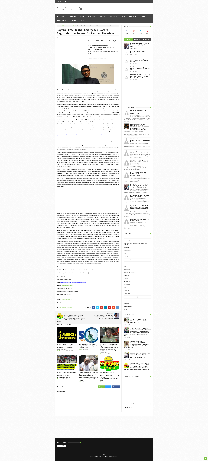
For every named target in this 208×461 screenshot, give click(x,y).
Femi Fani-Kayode (129, 272)
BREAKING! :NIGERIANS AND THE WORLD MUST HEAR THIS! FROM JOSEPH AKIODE (139, 112)
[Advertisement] (121, 8)
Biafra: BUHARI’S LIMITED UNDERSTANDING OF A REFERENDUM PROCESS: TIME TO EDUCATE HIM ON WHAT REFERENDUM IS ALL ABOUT (139, 127)
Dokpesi (143, 16)
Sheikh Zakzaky (129, 306)
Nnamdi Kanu (128, 300)
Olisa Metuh (132, 16)
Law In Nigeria (69, 8)
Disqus (108, 387)
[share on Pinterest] (109, 307)
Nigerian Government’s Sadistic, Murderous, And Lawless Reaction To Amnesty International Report (66, 375)
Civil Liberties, (76, 37)
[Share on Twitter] (97, 307)
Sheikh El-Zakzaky (62, 20)
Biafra (80, 349)
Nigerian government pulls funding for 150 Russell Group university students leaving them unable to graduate (139, 208)
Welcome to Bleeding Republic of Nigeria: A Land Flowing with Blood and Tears (88, 346)
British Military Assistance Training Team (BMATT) (135, 243)
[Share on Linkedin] (105, 307)
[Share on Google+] (101, 307)
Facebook (115, 387)
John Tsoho (128, 281)
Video (126, 309)
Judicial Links (72, 16)
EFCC (126, 266)
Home (59, 1)
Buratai (127, 253)
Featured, (82, 37)
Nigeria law (128, 294)
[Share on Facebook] (93, 307)
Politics (74, 20)
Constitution (128, 260)
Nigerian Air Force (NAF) (131, 297)
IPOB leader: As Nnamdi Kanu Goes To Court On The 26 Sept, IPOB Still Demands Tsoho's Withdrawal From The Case (140, 320)
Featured (71, 25)
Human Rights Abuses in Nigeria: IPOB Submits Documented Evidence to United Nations (140, 174)
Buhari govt (128, 250)
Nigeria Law (91, 16)
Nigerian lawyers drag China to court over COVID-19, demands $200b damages (139, 60)
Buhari (82, 16)
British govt (128, 240)
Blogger (101, 387)
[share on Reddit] (117, 307)
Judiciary (102, 16)
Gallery (83, 20)
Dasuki (123, 16)
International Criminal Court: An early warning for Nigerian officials (140, 45)
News (126, 287)
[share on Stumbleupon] (113, 307)
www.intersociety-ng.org (67, 285)
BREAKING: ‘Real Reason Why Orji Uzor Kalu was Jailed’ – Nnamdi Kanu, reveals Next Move (140, 76)
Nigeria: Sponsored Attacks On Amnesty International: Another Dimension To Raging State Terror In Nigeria (66, 347)
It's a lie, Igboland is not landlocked (99, 45)
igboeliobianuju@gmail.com (66, 299)
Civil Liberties (113, 16)
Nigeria (127, 291)
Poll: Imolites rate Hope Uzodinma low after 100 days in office (140, 68)
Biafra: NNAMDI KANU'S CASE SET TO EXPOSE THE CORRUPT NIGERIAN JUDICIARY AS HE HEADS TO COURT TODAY (140, 355)
